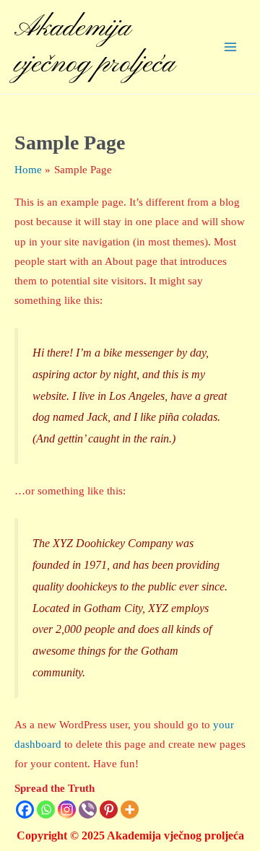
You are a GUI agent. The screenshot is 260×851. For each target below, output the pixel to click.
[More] (130, 809)
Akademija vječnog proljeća (94, 46)
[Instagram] (67, 809)
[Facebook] (25, 809)
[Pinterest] (109, 809)
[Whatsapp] (46, 809)
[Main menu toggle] (230, 47)
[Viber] (88, 809)
